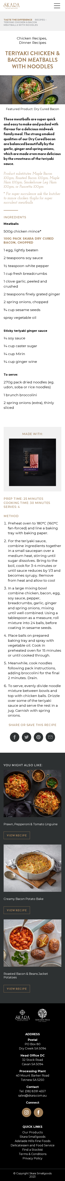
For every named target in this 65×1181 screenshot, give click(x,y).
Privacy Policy (32, 1158)
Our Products (32, 1132)
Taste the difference (18, 20)
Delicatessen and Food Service (33, 1145)
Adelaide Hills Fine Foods (32, 1141)
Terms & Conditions (32, 1154)
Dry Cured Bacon (46, 109)
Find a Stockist (32, 1149)
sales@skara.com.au (32, 1095)
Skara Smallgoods (32, 1136)
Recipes (40, 20)
